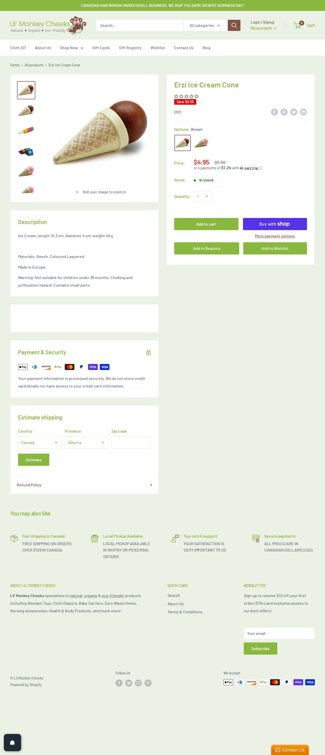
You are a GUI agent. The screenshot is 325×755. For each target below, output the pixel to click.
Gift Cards (101, 47)
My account (261, 27)
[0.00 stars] (186, 96)
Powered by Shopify (26, 685)
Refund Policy (29, 484)
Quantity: (182, 196)
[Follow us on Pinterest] (148, 682)
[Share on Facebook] (274, 112)
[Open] (12, 742)
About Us (43, 47)
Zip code (119, 431)
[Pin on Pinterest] (284, 112)
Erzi (178, 112)
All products (34, 65)
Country (25, 431)
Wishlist (158, 47)
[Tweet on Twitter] (293, 112)
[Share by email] (303, 112)
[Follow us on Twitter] (128, 682)
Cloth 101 (18, 47)
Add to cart (206, 224)
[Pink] (201, 143)
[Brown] (182, 143)
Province (73, 431)
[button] (250, 168)
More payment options (275, 235)
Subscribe (260, 648)
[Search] (234, 25)
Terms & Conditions (185, 611)
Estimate (34, 459)
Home (15, 65)
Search (174, 595)
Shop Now (69, 47)
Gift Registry (130, 47)
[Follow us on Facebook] (119, 682)
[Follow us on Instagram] (138, 682)
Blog (206, 47)
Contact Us (183, 47)
